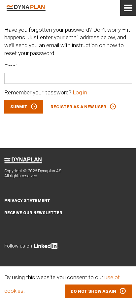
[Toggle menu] (128, 8)
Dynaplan (26, 8)
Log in (80, 92)
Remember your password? (45, 92)
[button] (98, 291)
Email (10, 66)
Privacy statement (27, 200)
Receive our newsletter (33, 212)
